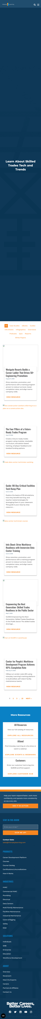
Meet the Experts (9, 980)
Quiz (21, 334)
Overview (6, 972)
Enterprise (7, 950)
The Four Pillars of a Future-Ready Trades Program (18, 430)
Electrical (6, 899)
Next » (29, 698)
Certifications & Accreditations (14, 869)
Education (7, 954)
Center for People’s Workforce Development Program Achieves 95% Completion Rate (20, 664)
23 (22, 698)
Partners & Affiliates (10, 988)
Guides (32, 326)
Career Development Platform (15, 857)
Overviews (32, 330)
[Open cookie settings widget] (3, 1015)
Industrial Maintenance (12, 916)
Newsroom (7, 976)
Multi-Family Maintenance (13, 908)
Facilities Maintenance (11, 912)
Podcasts (13, 334)
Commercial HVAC (10, 891)
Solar (5, 928)
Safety (5, 924)
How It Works (8, 873)
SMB (4, 946)
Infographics (21, 330)
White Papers (20, 338)
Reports (28, 334)
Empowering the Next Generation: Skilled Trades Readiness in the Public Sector (20, 607)
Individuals (7, 942)
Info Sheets (9, 330)
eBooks (25, 326)
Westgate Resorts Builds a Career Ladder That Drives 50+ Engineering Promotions (20, 372)
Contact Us (7, 992)
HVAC (5, 887)
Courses (6, 861)
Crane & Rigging (9, 920)
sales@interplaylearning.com (14, 842)
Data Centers (8, 904)
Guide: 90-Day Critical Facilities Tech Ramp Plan (20, 487)
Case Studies (14, 326)
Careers (6, 984)
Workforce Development (12, 958)
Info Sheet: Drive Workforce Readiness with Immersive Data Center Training (20, 547)
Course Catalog (9, 865)
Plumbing (7, 895)
